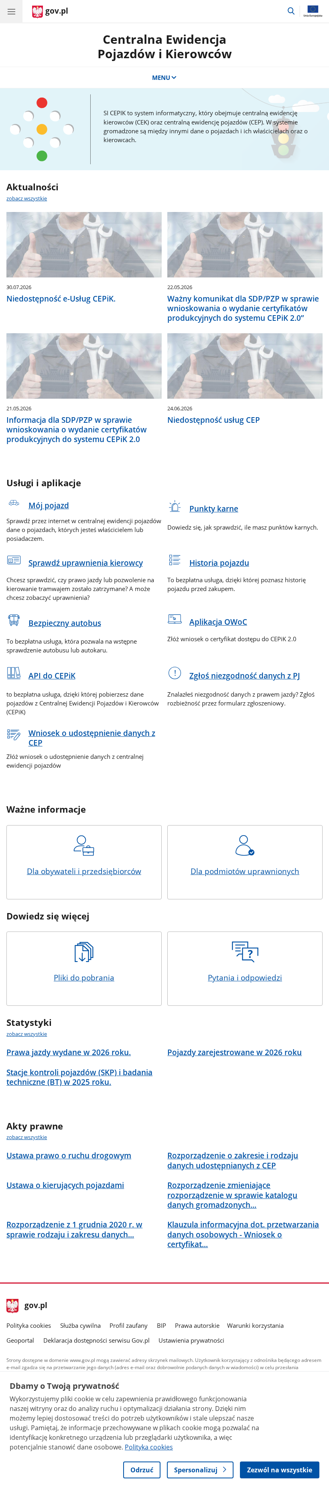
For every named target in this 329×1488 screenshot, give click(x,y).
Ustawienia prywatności (191, 1340)
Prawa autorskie (197, 1325)
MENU (161, 77)
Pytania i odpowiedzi (245, 977)
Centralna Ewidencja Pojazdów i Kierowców (164, 46)
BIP (161, 1325)
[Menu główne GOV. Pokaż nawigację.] (11, 11)
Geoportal (20, 1340)
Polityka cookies (28, 1325)
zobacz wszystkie (26, 198)
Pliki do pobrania (84, 977)
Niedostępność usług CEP (213, 420)
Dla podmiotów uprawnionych (245, 871)
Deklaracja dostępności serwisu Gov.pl (96, 1340)
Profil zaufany (129, 1325)
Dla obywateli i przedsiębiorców (84, 871)
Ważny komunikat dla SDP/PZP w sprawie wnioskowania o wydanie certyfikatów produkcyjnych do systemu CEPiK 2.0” (243, 308)
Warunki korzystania (255, 1325)
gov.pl (35, 1306)
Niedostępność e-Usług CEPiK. (61, 299)
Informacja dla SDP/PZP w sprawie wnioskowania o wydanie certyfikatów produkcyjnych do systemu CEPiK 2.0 (76, 429)
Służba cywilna (80, 1325)
